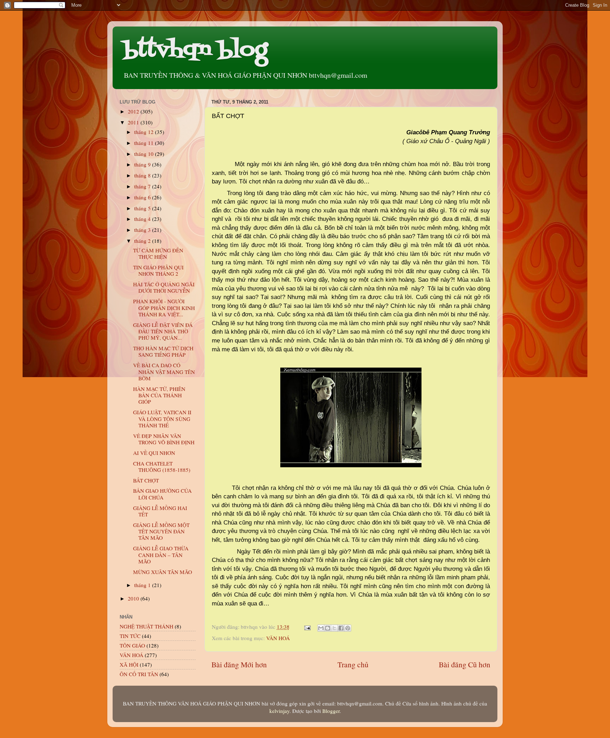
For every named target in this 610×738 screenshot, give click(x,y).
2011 (134, 122)
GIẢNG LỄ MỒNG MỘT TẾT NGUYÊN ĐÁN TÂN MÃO (161, 531)
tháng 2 (143, 240)
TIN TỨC (130, 635)
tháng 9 (143, 164)
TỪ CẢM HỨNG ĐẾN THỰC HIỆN (158, 253)
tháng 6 (143, 197)
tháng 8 (143, 175)
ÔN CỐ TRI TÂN (139, 674)
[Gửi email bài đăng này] (320, 628)
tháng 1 (143, 584)
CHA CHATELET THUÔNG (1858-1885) (161, 466)
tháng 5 (143, 208)
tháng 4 (143, 218)
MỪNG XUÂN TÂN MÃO (162, 571)
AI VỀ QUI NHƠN (154, 452)
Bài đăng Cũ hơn (464, 664)
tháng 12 (144, 131)
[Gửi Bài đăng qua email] (307, 626)
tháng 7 (143, 186)
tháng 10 (144, 153)
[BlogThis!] (327, 628)
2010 (134, 598)
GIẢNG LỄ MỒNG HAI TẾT (160, 511)
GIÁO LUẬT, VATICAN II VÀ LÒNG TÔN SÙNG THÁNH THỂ (162, 419)
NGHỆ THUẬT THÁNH (146, 626)
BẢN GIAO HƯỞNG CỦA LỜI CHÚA (162, 493)
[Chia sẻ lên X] (334, 628)
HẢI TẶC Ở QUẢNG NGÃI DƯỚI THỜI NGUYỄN (164, 287)
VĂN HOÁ (278, 638)
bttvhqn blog (195, 50)
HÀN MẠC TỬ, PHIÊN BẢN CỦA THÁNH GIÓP (159, 395)
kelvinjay (279, 710)
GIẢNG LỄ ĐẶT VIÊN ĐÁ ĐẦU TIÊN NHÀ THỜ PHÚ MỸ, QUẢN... (163, 331)
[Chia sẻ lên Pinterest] (347, 628)
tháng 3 (143, 229)
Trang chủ (353, 664)
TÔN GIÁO (132, 645)
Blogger (331, 710)
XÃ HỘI (129, 664)
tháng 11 (144, 142)
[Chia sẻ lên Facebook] (341, 628)
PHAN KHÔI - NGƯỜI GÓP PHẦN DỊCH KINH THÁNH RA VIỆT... (164, 308)
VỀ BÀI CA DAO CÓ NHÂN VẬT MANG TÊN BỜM (164, 372)
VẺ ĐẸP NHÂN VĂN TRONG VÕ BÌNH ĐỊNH (164, 439)
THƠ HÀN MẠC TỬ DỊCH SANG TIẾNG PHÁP (163, 351)
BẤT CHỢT (146, 480)
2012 (134, 111)
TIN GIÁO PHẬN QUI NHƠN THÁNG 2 (158, 270)
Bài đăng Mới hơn (239, 664)
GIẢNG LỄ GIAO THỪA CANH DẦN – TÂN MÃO (161, 555)
